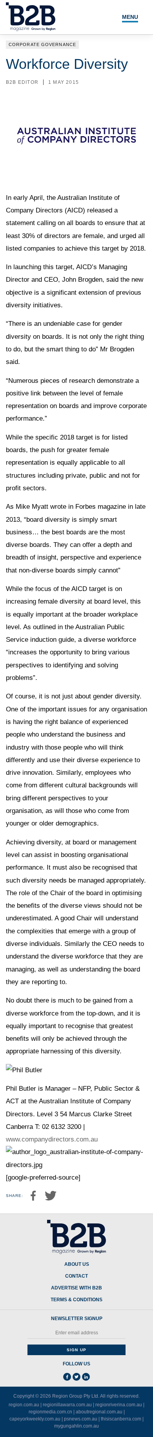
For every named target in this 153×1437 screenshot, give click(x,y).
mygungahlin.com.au (76, 1426)
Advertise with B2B (76, 1288)
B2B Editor (22, 82)
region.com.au (24, 1404)
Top (138, 1426)
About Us (76, 1264)
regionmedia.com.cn (50, 1412)
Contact (76, 1276)
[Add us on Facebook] (67, 1377)
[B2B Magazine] (76, 1237)
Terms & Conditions (76, 1299)
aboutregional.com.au (99, 1412)
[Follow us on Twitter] (76, 1377)
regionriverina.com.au (118, 1404)
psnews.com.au (80, 1419)
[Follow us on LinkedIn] (86, 1377)
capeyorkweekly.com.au (34, 1419)
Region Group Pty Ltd (75, 1396)
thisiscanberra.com (121, 1419)
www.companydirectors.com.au (52, 1139)
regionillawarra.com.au (67, 1404)
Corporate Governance (42, 44)
